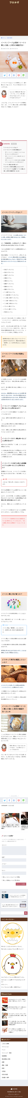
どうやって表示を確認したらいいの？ (14, 166)
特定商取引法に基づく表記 (14, 1091)
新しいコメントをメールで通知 (11, 877)
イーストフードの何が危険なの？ (13, 149)
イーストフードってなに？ (11, 147)
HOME (14, 1089)
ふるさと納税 (5, 1043)
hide (13, 144)
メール (4, 863)
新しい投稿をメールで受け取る (11, 880)
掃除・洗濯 (5, 1065)
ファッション (5, 1046)
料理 (3, 1068)
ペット (3, 1049)
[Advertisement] (14, 21)
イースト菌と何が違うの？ (11, 164)
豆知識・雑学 (5, 1077)
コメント (4, 845)
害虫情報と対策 (6, 1059)
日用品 (3, 1071)
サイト (3, 870)
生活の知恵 (11, 805)
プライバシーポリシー (13, 1094)
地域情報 (4, 1056)
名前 (3, 857)
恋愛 (3, 1062)
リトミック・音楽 (6, 1053)
